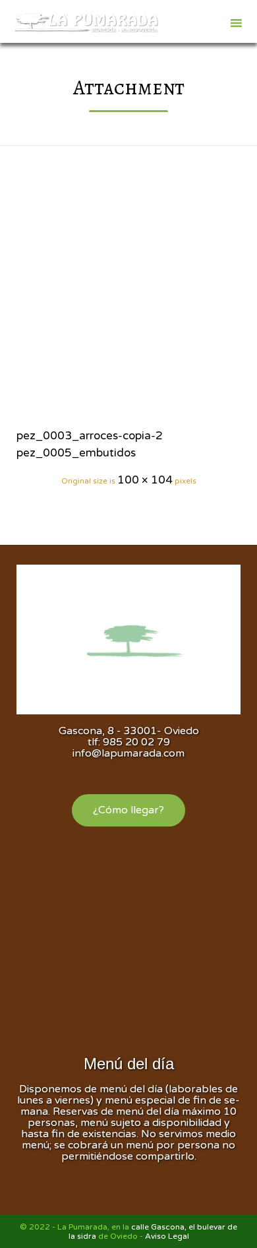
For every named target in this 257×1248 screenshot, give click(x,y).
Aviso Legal (167, 1236)
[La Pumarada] (85, 23)
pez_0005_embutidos (76, 453)
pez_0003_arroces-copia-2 (89, 436)
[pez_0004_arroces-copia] (128, 300)
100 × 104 (145, 480)
